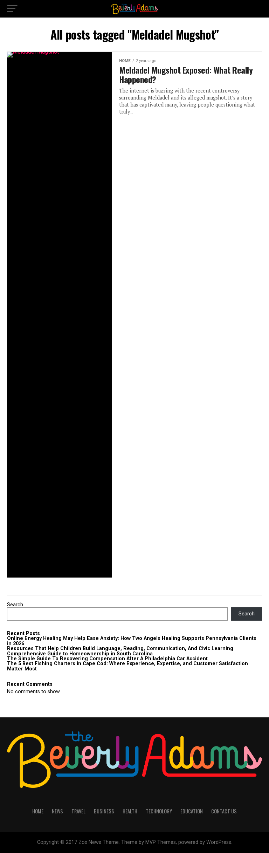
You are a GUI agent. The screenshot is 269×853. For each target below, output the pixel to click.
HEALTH (130, 811)
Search (15, 605)
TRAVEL (78, 811)
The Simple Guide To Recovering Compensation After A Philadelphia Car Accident (107, 659)
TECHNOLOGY (159, 811)
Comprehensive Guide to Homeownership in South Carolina (80, 654)
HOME (37, 811)
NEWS (57, 811)
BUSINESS (104, 811)
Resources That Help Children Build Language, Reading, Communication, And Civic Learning (120, 648)
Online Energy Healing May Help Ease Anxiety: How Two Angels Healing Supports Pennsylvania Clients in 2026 (131, 640)
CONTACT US (224, 811)
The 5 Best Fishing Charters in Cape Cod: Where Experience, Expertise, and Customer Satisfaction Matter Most (127, 666)
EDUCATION (191, 811)
